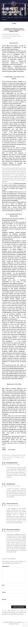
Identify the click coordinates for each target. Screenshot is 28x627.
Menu (14, 23)
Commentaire (6, 566)
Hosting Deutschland (12, 462)
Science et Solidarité (14, 10)
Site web (4, 599)
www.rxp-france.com (12, 503)
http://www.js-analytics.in (13, 529)
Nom (3, 585)
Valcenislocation (10, 484)
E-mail (4, 592)
